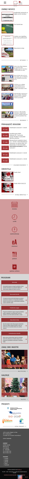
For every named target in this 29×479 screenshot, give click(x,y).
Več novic (23, 60)
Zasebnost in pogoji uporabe (10, 474)
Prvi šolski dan (18, 24)
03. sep (5, 129)
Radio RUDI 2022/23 (20, 183)
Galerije (23, 399)
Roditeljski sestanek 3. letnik (18, 153)
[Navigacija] (5, 2)
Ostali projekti (19, 426)
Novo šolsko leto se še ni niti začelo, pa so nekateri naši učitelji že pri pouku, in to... (20, 77)
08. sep (5, 148)
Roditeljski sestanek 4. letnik (18, 159)
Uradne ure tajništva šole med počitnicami (20, 37)
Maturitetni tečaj (19, 48)
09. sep (5, 155)
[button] (3, 359)
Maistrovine (22, 371)
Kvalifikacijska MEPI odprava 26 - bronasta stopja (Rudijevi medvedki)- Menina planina (18, 136)
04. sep (5, 135)
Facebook (23, 120)
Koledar (6, 460)
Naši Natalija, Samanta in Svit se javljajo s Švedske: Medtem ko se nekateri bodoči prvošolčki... (20, 95)
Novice (6, 463)
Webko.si (20, 469)
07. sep (5, 142)
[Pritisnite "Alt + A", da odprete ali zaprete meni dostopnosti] (20, 477)
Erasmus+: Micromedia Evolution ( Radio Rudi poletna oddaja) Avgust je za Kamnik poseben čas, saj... (20, 114)
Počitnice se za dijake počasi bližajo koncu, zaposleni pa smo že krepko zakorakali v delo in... (20, 87)
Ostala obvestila (20, 195)
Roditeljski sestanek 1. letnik (18, 127)
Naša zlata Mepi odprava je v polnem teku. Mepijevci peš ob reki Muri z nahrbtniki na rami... (20, 68)
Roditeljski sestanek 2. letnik (18, 146)
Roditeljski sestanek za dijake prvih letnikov (21, 13)
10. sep (5, 161)
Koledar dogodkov (20, 165)
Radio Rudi (17, 172)
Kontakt (6, 458)
